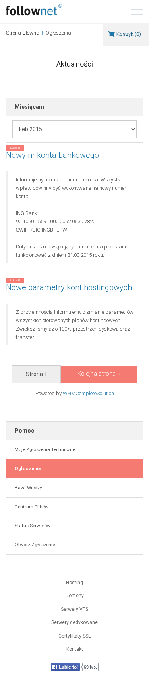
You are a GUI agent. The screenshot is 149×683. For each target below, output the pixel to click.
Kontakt (74, 649)
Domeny (75, 595)
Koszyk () (128, 34)
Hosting (74, 582)
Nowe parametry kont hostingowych (69, 287)
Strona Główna (22, 33)
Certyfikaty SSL (74, 636)
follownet (34, 10)
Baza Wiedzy (27, 487)
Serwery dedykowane (74, 622)
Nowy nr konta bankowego (52, 155)
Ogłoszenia (26, 468)
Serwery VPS (74, 609)
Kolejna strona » (98, 373)
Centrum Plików (30, 507)
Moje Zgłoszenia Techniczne (43, 449)
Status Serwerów (31, 525)
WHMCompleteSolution (88, 393)
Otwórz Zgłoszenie (33, 544)
